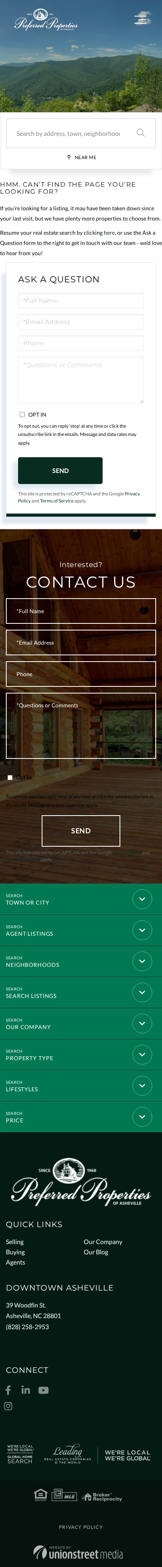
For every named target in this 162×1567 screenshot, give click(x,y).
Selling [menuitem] (15, 1241)
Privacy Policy (126, 852)
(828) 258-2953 (27, 1326)
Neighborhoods (32, 964)
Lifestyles (22, 1089)
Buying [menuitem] (15, 1251)
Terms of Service (57, 500)
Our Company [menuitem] (103, 1241)
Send (60, 470)
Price (14, 1120)
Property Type (29, 1058)
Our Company (28, 1027)
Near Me (86, 157)
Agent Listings (29, 933)
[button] (140, 133)
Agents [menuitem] (15, 1262)
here (109, 232)
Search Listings (31, 995)
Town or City (28, 902)
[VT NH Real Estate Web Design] (78, 1552)
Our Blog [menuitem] (96, 1251)
